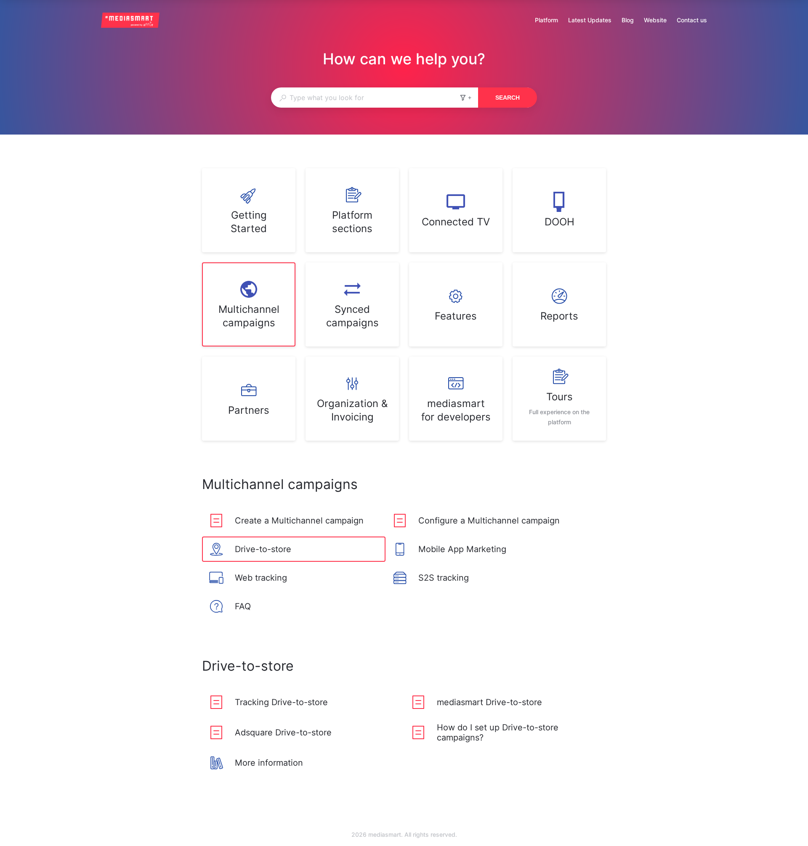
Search (507, 97)
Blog (628, 20)
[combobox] (365, 97)
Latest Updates (589, 20)
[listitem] (248, 210)
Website (655, 20)
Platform (546, 20)
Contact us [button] (692, 20)
